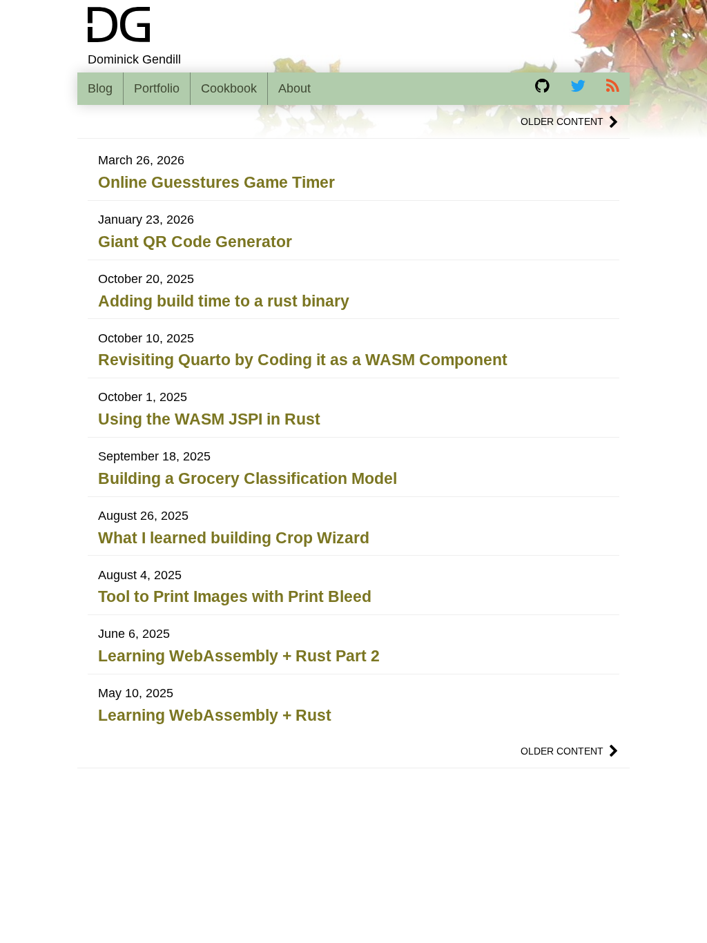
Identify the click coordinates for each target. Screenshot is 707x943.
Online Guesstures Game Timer (216, 182)
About (294, 88)
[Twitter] (577, 85)
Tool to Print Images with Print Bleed (234, 596)
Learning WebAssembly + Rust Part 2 (239, 656)
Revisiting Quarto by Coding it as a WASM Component (302, 360)
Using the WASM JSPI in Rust (209, 419)
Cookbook (229, 88)
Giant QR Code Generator (195, 242)
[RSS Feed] (612, 85)
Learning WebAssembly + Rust (214, 715)
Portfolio (157, 88)
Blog (100, 88)
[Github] (542, 85)
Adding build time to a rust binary (223, 301)
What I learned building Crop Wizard (233, 538)
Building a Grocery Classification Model (247, 478)
